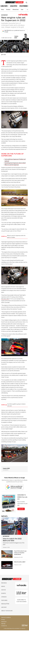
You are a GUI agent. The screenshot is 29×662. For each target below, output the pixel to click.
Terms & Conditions (6, 617)
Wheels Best (16, 9)
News (2, 9)
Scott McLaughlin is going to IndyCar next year (16, 404)
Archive (3, 607)
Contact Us (4, 625)
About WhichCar (6, 610)
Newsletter (5, 604)
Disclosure (3, 621)
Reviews (8, 9)
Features (4, 600)
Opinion (3, 597)
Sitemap (3, 623)
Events (3, 593)
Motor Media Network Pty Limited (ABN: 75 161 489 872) (15, 628)
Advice (3, 590)
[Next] (27, 9)
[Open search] (26, 2)
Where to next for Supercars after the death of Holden (16, 236)
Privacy (3, 619)
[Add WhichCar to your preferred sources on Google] (14, 487)
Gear (22, 9)
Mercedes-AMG (5, 298)
